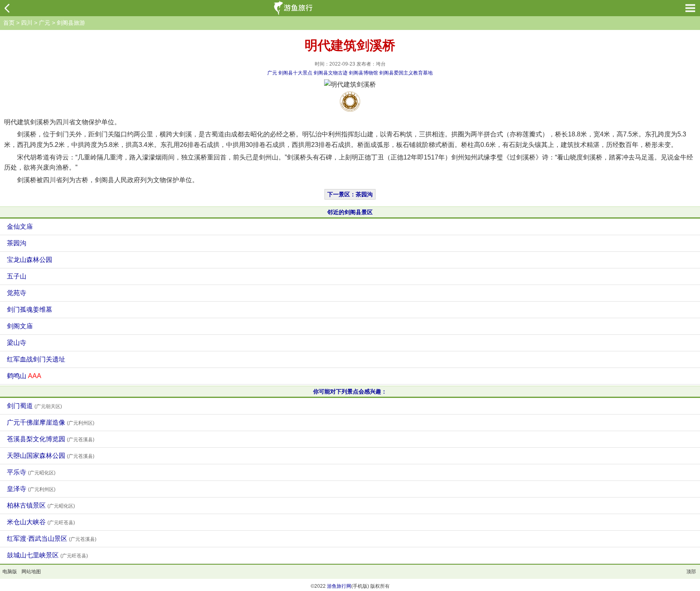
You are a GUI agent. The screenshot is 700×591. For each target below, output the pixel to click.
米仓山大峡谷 (41, 522)
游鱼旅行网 (339, 586)
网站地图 (31, 571)
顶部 (691, 571)
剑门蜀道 (34, 405)
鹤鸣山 (24, 375)
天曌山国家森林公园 (50, 455)
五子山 (16, 276)
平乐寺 (31, 472)
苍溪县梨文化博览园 (50, 439)
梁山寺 (16, 342)
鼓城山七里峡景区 (47, 555)
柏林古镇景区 (41, 505)
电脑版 (9, 571)
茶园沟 (16, 243)
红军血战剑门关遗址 (36, 359)
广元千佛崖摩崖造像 (50, 422)
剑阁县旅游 (71, 22)
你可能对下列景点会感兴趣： (350, 391)
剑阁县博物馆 (363, 73)
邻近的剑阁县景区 (350, 212)
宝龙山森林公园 (29, 259)
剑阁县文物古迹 (331, 73)
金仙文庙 (20, 226)
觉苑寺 (16, 292)
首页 (9, 22)
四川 (26, 22)
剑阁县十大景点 (295, 73)
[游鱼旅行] (294, 8)
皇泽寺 (31, 488)
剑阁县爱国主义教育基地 (406, 73)
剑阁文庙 (20, 326)
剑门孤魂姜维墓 (29, 309)
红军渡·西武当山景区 (51, 538)
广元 (44, 22)
